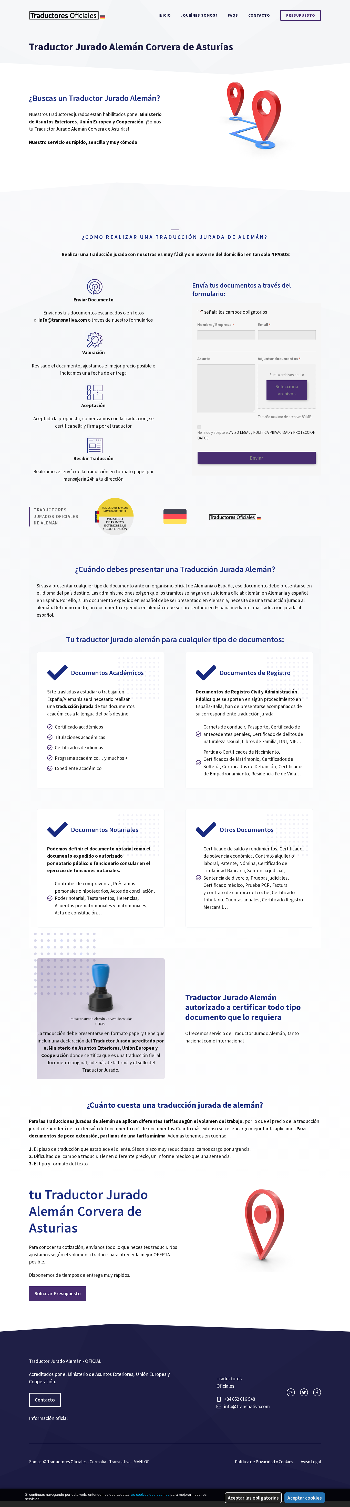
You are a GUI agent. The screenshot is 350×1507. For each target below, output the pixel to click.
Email (264, 324)
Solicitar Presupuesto (58, 1293)
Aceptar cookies (304, 1498)
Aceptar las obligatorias (253, 1498)
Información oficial (48, 1418)
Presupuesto (300, 15)
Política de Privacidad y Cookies (264, 1461)
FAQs (233, 15)
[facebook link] (317, 1392)
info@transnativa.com (247, 1406)
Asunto (204, 358)
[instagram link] (291, 1392)
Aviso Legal (311, 1461)
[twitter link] (304, 1392)
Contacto (259, 15)
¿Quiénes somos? (199, 15)
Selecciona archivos (286, 390)
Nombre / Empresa (215, 324)
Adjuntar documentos (279, 358)
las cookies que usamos (149, 1494)
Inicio (165, 15)
